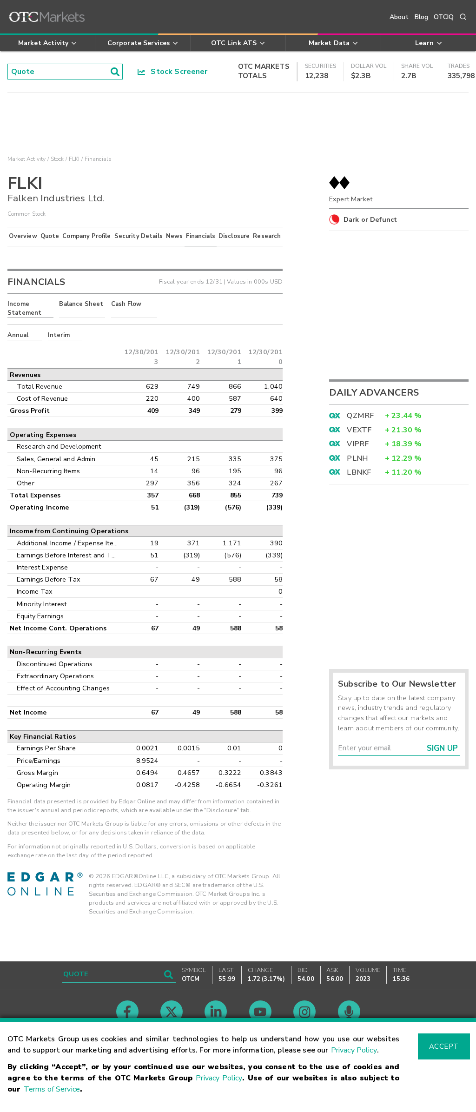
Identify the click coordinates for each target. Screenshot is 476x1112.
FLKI (74, 159)
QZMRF (360, 415)
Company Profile (86, 236)
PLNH (357, 458)
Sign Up (442, 748)
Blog (422, 17)
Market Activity (26, 159)
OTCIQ (444, 17)
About (399, 17)
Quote (50, 236)
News (174, 236)
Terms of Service (52, 1089)
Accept (444, 1046)
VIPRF (358, 444)
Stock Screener (176, 71)
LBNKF (359, 472)
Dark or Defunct (370, 219)
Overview (23, 236)
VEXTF (359, 430)
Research (267, 236)
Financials (200, 236)
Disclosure (234, 236)
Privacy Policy (354, 1050)
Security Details (138, 236)
